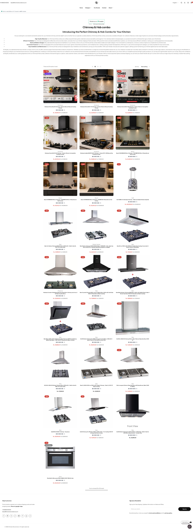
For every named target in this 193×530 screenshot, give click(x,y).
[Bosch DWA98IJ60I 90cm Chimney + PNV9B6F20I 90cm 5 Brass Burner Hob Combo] (133, 133)
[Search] (181, 2)
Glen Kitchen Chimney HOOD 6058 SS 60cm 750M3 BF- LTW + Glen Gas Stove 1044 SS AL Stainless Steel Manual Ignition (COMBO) (96, 246)
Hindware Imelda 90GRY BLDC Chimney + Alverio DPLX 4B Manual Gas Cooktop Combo (96, 154)
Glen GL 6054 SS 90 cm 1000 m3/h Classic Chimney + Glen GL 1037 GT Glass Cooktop (96, 386)
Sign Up (184, 509)
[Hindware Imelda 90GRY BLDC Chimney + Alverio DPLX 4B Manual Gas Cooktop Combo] (96, 133)
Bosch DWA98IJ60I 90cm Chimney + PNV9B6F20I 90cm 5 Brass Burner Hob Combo (132, 154)
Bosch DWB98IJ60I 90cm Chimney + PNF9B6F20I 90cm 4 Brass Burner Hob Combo (60, 200)
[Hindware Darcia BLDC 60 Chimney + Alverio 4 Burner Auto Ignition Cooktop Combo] (133, 86)
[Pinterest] (22, 515)
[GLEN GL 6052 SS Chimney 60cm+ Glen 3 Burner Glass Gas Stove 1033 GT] (133, 318)
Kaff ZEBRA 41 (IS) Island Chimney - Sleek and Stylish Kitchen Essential (133, 199)
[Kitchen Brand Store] (96, 2)
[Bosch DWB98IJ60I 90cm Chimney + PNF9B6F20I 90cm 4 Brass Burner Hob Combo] (60, 179)
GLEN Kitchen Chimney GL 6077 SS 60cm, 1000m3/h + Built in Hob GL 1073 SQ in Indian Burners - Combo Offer (132, 432)
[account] (184, 2)
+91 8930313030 (6, 509)
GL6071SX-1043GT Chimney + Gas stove (60, 431)
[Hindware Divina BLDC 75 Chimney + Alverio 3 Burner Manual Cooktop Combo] (96, 86)
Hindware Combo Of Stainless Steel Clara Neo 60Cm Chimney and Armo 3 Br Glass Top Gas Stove (60, 293)
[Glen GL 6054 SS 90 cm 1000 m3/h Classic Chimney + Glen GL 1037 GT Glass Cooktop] (96, 365)
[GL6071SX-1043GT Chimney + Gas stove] (60, 411)
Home (90, 24)
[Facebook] (3, 515)
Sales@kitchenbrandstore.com (10, 511)
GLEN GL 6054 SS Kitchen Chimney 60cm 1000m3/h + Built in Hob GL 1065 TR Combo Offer (60, 386)
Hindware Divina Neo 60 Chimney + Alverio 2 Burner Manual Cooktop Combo (60, 107)
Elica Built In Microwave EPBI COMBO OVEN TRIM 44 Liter (60, 478)
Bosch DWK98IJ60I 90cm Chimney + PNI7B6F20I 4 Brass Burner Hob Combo (96, 200)
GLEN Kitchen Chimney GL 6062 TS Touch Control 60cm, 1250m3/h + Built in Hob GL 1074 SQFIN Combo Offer (96, 339)
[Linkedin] (26, 515)
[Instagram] (7, 515)
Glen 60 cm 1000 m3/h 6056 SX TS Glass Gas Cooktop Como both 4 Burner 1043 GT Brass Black (132, 246)
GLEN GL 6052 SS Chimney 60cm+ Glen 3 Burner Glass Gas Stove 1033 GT (132, 339)
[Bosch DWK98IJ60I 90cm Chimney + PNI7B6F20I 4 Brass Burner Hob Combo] (96, 179)
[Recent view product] (188, 2)
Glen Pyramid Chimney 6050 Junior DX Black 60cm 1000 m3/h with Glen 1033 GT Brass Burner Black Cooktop (96, 293)
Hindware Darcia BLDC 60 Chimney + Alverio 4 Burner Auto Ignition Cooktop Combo (132, 107)
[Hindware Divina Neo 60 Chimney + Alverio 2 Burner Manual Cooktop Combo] (60, 86)
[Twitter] (11, 515)
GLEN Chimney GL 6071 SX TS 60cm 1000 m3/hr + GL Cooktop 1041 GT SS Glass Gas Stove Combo (96, 432)
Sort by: (137, 66)
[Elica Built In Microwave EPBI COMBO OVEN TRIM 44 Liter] (60, 457)
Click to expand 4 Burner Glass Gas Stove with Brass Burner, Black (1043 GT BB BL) (132, 386)
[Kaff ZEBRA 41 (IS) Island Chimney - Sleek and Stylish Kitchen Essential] (133, 179)
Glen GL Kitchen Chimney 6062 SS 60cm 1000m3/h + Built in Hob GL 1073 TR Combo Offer (60, 246)
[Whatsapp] (30, 515)
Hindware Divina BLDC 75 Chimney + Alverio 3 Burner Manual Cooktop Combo (96, 107)
